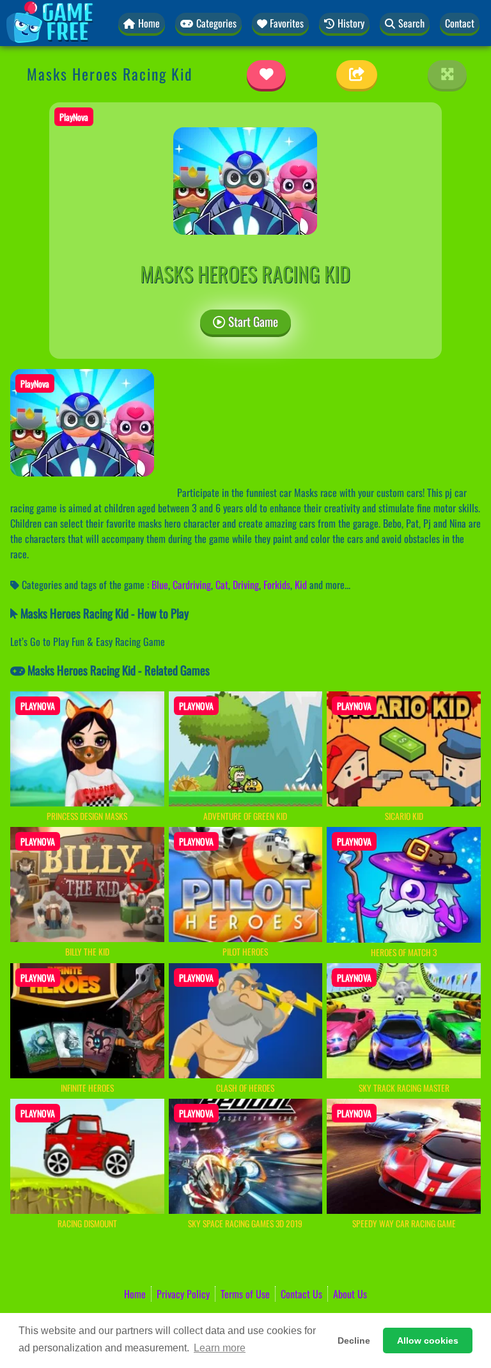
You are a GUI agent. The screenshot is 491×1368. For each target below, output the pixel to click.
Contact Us (301, 1293)
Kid (301, 584)
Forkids (276, 584)
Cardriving (192, 584)
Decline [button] (354, 1340)
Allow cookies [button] (427, 1340)
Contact (459, 23)
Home (135, 1293)
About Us (350, 1293)
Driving (246, 584)
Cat (221, 584)
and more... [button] (329, 584)
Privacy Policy (183, 1293)
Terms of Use (245, 1293)
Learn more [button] (220, 1347)
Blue (160, 584)
